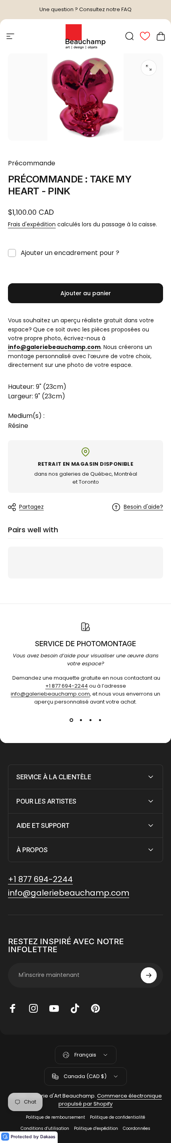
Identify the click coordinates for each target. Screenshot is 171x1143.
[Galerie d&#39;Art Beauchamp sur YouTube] (54, 1008)
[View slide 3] (90, 720)
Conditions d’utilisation (45, 1128)
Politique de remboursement (55, 1117)
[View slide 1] (71, 720)
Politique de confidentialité (117, 1117)
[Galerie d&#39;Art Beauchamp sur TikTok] (75, 1008)
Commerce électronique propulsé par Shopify (110, 1100)
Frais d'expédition (32, 224)
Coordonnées (136, 1128)
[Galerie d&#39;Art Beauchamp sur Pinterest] (95, 1008)
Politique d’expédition (96, 1128)
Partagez (31, 507)
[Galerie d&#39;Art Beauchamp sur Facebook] (12, 1008)
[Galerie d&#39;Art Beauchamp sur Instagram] (33, 1008)
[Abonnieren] (149, 975)
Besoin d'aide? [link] (143, 507)
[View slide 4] (100, 720)
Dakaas (47, 1136)
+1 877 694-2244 (66, 686)
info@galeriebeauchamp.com (50, 694)
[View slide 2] (81, 720)
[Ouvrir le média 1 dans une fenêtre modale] (149, 68)
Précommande (31, 163)
